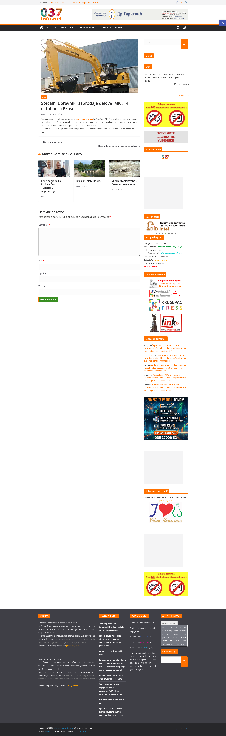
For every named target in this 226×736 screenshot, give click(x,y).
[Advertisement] (163, 193)
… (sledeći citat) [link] (183, 95)
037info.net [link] (59, 114)
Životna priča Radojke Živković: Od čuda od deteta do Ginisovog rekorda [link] (111, 626)
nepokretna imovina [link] (84, 119)
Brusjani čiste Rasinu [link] (88, 181)
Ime (41, 260)
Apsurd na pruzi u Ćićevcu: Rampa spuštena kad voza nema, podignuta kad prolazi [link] (112, 711)
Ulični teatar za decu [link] (50, 142)
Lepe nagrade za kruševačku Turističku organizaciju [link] (51, 186)
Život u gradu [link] (87, 27)
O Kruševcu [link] (67, 27)
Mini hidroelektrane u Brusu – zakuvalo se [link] (124, 182)
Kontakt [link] (119, 27)
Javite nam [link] (134, 653)
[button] (55, 28)
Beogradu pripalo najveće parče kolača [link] (119, 146)
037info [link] (50, 27)
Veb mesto (43, 286)
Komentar (44, 224)
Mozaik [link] (104, 27)
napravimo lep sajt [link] (144, 656)
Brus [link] (44, 97)
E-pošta (43, 273)
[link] (222, 23)
